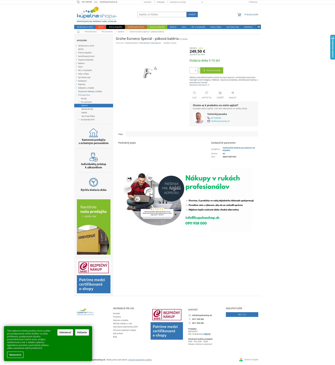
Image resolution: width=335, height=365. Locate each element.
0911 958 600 (198, 323)
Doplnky (81, 84)
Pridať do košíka (213, 70)
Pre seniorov (86, 102)
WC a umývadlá (85, 70)
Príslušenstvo (84, 95)
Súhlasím (82, 332)
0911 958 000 (198, 319)
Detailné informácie (198, 85)
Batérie (81, 63)
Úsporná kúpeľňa (85, 59)
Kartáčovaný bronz (86, 56)
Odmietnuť (65, 332)
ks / (242, 314)
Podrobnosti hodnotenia (150, 43)
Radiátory (82, 81)
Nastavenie (15, 354)
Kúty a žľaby (83, 74)
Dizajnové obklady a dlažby (90, 91)
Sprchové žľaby (88, 116)
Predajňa (161, 2)
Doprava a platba (178, 2)
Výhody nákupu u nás (122, 323)
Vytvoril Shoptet (251, 359)
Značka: (170, 43)
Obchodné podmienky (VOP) (125, 326)
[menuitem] (84, 27)
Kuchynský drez (88, 119)
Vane (80, 66)
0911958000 (216, 118)
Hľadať (192, 14)
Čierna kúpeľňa (85, 52)
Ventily (84, 98)
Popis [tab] (120, 134)
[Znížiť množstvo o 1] (199, 71)
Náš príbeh (118, 333)
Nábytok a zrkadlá (86, 88)
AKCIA (80, 49)
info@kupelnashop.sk (220, 121)
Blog (115, 336)
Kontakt (148, 2)
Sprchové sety (84, 77)
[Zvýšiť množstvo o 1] (199, 68)
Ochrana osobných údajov (124, 330)
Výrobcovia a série (86, 45)
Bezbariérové (87, 109)
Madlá (84, 112)
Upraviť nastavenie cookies (140, 359)
